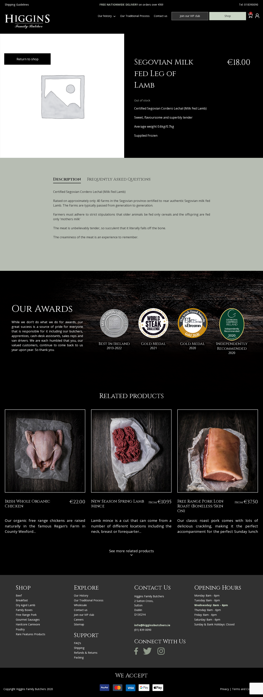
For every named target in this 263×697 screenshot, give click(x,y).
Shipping (79, 648)
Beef (19, 595)
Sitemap (79, 624)
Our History (81, 595)
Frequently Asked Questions (119, 179)
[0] (250, 17)
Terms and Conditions (246, 689)
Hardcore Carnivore (28, 624)
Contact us (160, 16)
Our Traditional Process (135, 16)
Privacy (224, 689)
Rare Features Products (30, 634)
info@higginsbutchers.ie (152, 625)
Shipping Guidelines (17, 4)
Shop (227, 16)
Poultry (20, 629)
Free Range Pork (26, 615)
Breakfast (22, 600)
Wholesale (80, 605)
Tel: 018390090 (248, 4)
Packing (79, 657)
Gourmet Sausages (28, 619)
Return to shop (28, 59)
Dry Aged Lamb (25, 605)
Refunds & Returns (85, 652)
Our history (105, 16)
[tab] (67, 180)
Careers (79, 619)
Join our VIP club (190, 16)
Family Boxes (24, 610)
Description (67, 179)
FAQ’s (77, 643)
